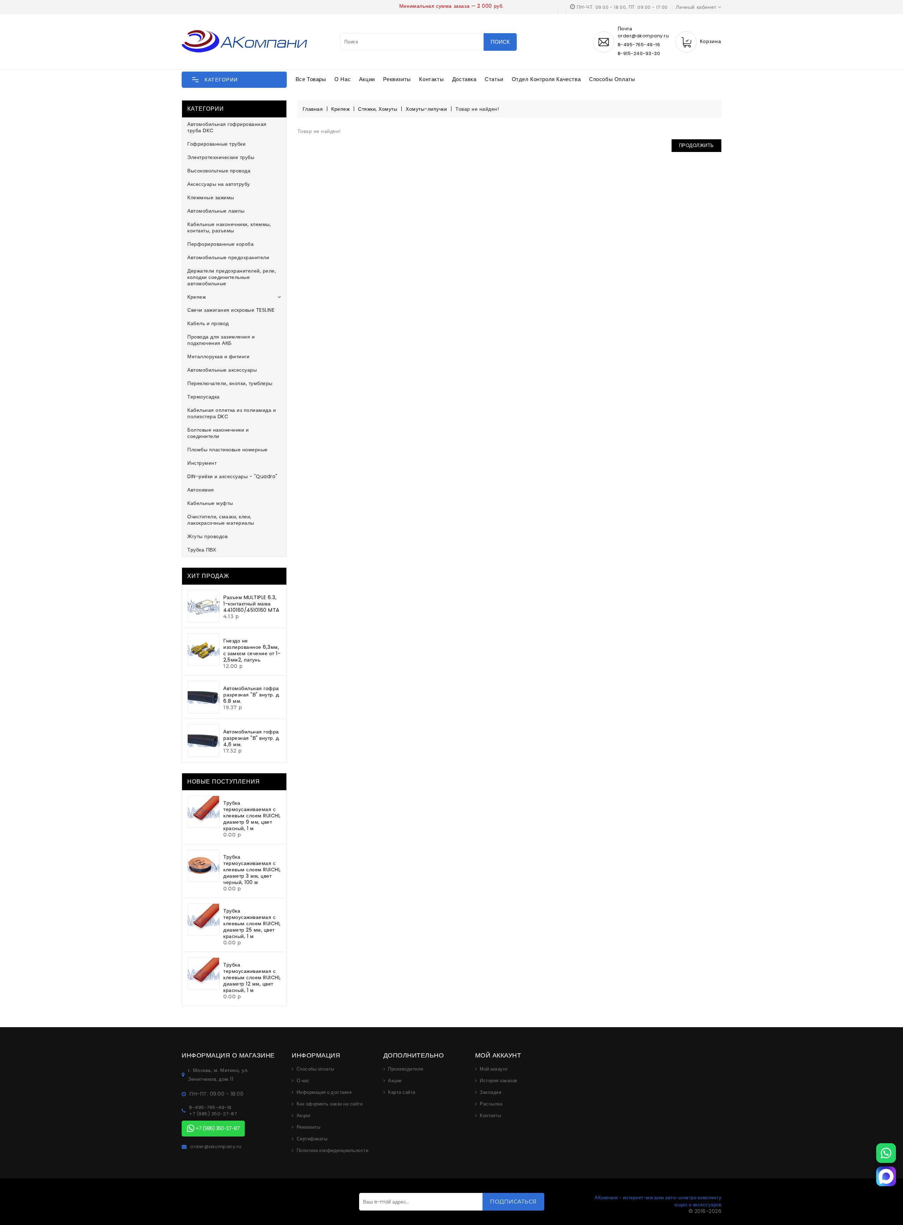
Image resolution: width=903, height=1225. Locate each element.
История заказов (498, 1081)
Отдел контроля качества (546, 79)
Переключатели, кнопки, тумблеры (230, 383)
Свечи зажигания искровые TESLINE (230, 309)
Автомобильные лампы (216, 210)
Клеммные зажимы (210, 197)
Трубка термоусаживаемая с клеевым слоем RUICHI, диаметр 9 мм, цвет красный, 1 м (252, 815)
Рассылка (491, 1104)
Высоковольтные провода (218, 170)
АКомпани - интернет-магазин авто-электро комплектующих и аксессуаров (658, 1201)
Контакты (431, 79)
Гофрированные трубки (216, 143)
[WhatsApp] (886, 1153)
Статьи (494, 79)
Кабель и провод (208, 323)
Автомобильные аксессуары (222, 369)
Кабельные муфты (210, 503)
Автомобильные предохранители (228, 257)
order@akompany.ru (216, 1147)
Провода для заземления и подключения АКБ (221, 340)
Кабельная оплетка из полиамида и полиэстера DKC (231, 413)
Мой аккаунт (494, 1069)
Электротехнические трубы (220, 157)
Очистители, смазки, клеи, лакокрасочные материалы (220, 519)
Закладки (490, 1092)
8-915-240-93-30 (639, 53)
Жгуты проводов (207, 536)
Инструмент (202, 463)
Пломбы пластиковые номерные (227, 449)
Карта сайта (402, 1092)
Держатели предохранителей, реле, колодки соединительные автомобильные (231, 277)
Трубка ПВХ (201, 549)
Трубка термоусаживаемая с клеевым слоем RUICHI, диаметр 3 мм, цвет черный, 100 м (252, 869)
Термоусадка (203, 396)
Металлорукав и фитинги (218, 356)
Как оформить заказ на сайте (330, 1104)
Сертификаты (312, 1139)
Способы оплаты (612, 79)
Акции (367, 79)
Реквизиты (397, 79)
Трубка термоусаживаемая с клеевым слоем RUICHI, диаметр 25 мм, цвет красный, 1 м (252, 923)
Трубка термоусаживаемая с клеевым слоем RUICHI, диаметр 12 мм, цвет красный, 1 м (252, 977)
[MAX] (886, 1176)
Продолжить (696, 145)
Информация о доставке (324, 1092)
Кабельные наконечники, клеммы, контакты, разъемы (229, 227)
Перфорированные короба (220, 244)
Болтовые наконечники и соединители (218, 433)
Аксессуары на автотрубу (218, 184)
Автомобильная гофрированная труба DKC (227, 127)
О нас (342, 79)
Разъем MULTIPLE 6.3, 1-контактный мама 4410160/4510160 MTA (251, 604)
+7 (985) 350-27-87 (213, 1114)
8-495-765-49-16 (639, 44)
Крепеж (196, 296)
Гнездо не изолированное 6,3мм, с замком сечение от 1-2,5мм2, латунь (251, 650)
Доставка (464, 79)
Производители (405, 1069)
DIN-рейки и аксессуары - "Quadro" (232, 476)
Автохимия (200, 489)
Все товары (311, 79)
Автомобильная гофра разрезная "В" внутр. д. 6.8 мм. (251, 695)
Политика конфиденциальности (333, 1150)
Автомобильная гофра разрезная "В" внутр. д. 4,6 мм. (251, 738)
